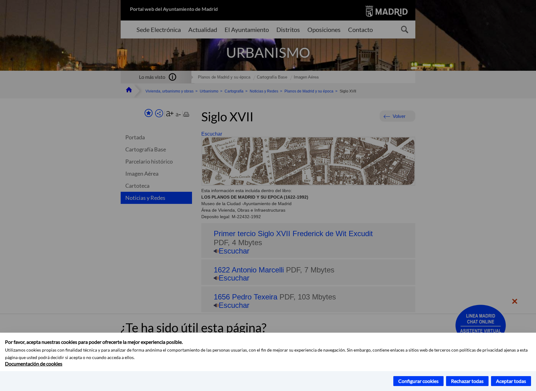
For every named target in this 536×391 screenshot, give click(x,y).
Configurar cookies (418, 381)
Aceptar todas (511, 381)
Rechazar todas (467, 381)
